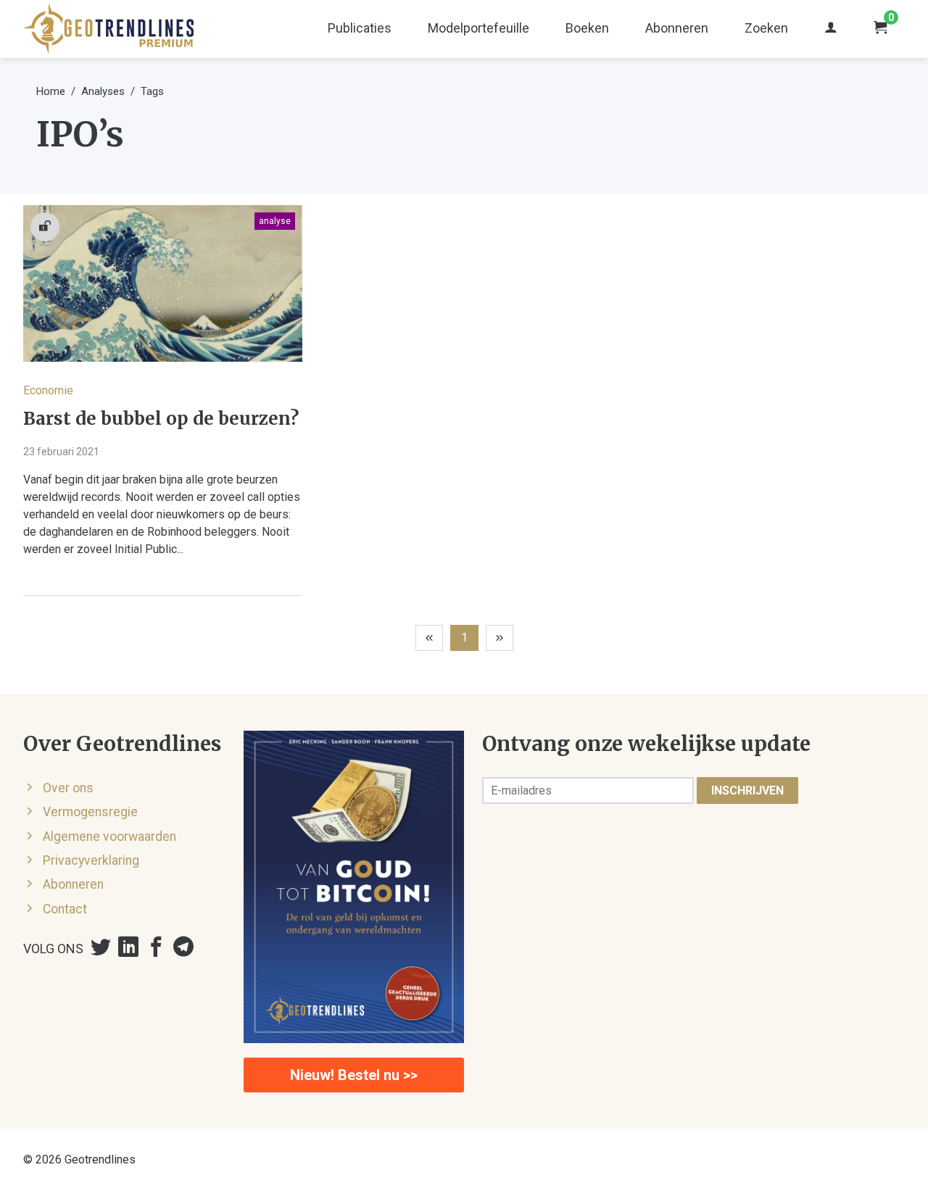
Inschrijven (747, 790)
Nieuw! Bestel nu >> (354, 1075)
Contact (65, 909)
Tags (152, 91)
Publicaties (360, 28)
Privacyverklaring (91, 860)
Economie (48, 390)
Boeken (587, 28)
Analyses (103, 91)
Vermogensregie (90, 812)
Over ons (68, 788)
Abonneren (676, 28)
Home (50, 91)
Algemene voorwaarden (109, 836)
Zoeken (766, 28)
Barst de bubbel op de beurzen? (161, 419)
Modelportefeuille (478, 28)
